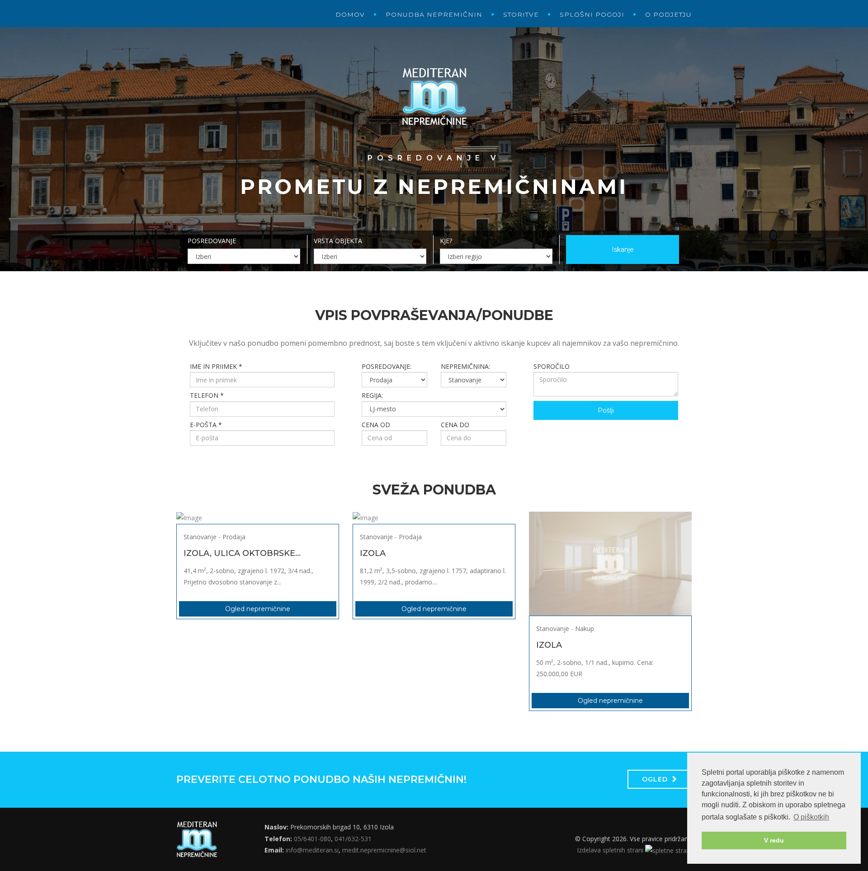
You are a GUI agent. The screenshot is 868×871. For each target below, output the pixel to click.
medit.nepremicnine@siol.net (384, 850)
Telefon (207, 395)
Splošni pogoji (592, 14)
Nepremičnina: (465, 366)
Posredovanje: (386, 366)
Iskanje (623, 249)
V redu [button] (774, 840)
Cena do (455, 424)
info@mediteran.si (312, 850)
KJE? (446, 240)
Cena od (376, 424)
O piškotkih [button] (811, 817)
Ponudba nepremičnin (434, 14)
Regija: (372, 395)
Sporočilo (551, 366)
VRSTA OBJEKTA (338, 240)
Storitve (521, 14)
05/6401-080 (312, 838)
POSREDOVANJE (212, 240)
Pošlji (606, 410)
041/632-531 (353, 838)
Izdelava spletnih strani (611, 850)
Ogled (655, 779)
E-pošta (206, 424)
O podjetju (668, 14)
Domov (350, 14)
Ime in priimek (216, 366)
